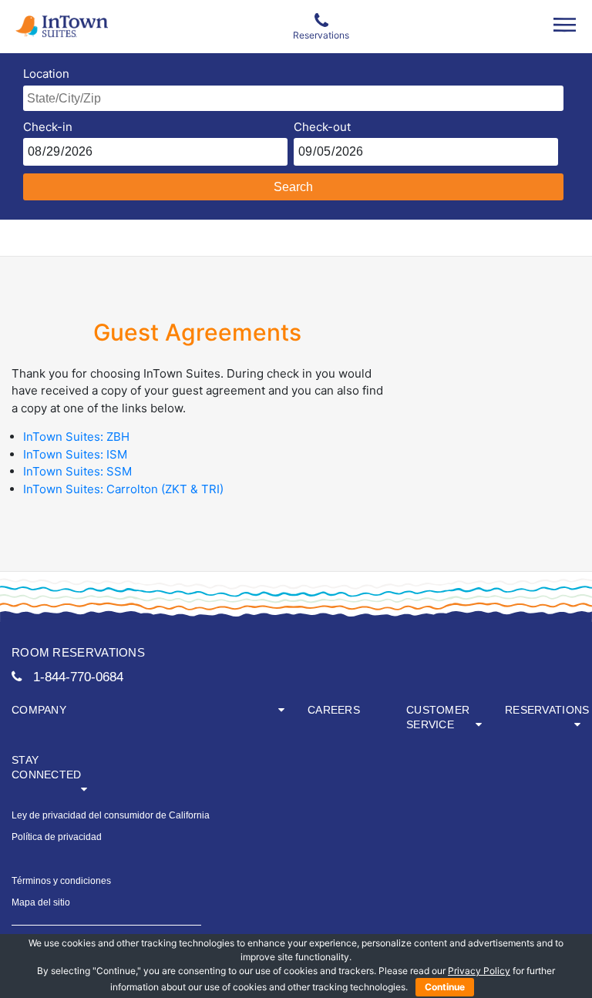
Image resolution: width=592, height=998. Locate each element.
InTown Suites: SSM (77, 471)
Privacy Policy (479, 970)
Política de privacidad (57, 837)
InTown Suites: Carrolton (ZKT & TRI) (123, 489)
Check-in (47, 126)
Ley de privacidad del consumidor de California (111, 815)
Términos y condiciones (61, 880)
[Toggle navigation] (564, 25)
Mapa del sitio (41, 902)
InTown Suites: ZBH (76, 436)
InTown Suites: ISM (75, 454)
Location (46, 73)
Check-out (322, 126)
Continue (445, 987)
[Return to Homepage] (49, 26)
